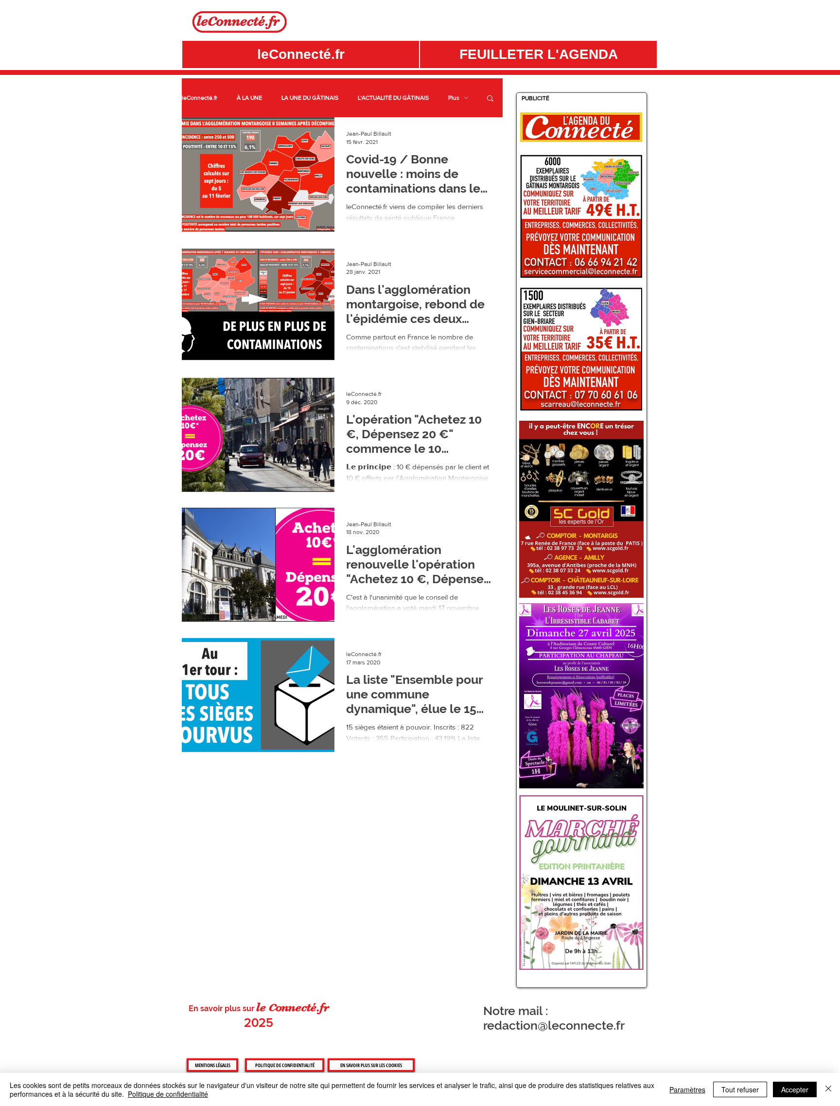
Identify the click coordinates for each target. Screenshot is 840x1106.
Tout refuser (740, 1089)
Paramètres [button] (687, 1089)
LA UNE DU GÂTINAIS (309, 97)
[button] (538, 54)
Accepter (794, 1089)
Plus (453, 97)
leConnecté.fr (199, 97)
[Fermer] (828, 1089)
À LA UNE (249, 97)
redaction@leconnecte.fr (554, 1025)
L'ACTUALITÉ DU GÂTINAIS (393, 97)
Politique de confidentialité (168, 1094)
